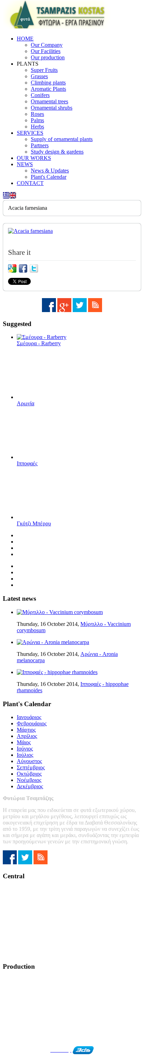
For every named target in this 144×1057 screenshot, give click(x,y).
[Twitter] (80, 310)
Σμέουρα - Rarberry (39, 343)
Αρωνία (25, 403)
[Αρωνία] (52, 397)
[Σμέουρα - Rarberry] (41, 337)
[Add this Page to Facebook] (23, 268)
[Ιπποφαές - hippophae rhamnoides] (57, 672)
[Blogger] (95, 310)
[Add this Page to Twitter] (34, 268)
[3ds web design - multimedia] (83, 1050)
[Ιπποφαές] (52, 457)
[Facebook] (49, 310)
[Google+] (64, 310)
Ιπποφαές (27, 463)
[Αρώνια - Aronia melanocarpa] (53, 642)
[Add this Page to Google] (12, 268)
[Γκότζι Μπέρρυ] (52, 517)
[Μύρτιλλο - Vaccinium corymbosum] (60, 612)
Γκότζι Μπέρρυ (34, 523)
